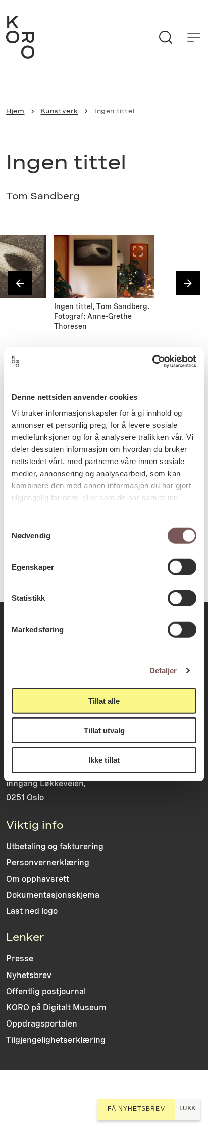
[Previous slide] (20, 283)
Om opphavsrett (37, 879)
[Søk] (166, 37)
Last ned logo (32, 911)
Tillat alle (104, 700)
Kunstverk (59, 111)
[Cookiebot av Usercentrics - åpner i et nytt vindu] (152, 361)
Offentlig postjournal (46, 991)
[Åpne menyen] (194, 37)
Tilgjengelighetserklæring (56, 1040)
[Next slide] (188, 283)
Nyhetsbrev (28, 975)
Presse (19, 958)
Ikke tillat (104, 759)
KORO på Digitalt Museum (56, 1007)
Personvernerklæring (47, 862)
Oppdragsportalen (41, 1024)
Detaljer (163, 670)
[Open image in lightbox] (30, 251)
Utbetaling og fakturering (54, 846)
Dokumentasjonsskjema (52, 895)
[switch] (182, 566)
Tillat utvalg (104, 730)
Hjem (15, 111)
